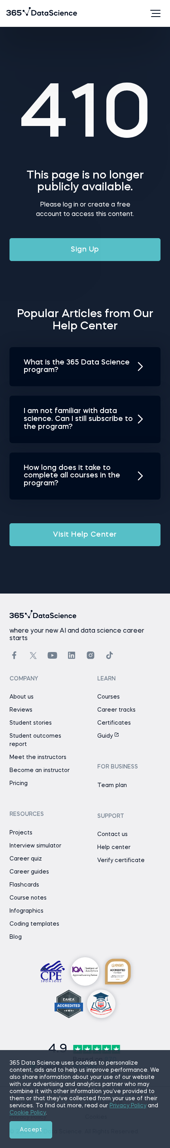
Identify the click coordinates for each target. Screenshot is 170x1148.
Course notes (28, 898)
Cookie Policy (27, 1113)
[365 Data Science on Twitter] (33, 655)
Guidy (105, 736)
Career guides (29, 872)
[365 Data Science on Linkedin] (71, 655)
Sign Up (85, 249)
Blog (15, 937)
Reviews (20, 710)
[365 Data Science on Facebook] (14, 655)
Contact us (112, 834)
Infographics (26, 911)
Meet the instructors (37, 757)
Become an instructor (39, 770)
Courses (108, 697)
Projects (20, 833)
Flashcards (24, 885)
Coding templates (34, 924)
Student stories (30, 723)
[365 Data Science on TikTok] (109, 655)
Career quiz (25, 859)
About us (21, 697)
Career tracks (116, 710)
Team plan (112, 785)
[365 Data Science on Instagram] (90, 655)
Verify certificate (121, 860)
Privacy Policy (128, 1106)
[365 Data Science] (18, 13)
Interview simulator (35, 846)
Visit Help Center (85, 534)
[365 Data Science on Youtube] (52, 655)
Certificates (114, 723)
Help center (113, 847)
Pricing (18, 783)
